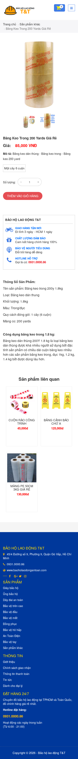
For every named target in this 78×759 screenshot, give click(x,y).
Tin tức (7, 680)
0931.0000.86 (37, 262)
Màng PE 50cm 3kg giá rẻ (21, 487)
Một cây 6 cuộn (14, 168)
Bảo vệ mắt (10, 618)
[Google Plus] (15, 576)
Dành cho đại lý (13, 686)
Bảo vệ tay (9, 642)
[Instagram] (25, 576)
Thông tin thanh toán (16, 674)
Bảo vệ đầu (10, 612)
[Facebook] (10, 576)
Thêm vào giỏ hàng (22, 196)
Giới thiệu (9, 662)
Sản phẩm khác (30, 24)
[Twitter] (20, 576)
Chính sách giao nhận (17, 668)
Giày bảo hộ (10, 588)
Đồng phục (10, 624)
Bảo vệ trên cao (13, 606)
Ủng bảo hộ (10, 594)
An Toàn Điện (11, 636)
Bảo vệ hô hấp (12, 630)
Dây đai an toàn (13, 600)
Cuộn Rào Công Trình (22, 421)
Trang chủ (9, 24)
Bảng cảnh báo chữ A (56, 421)
